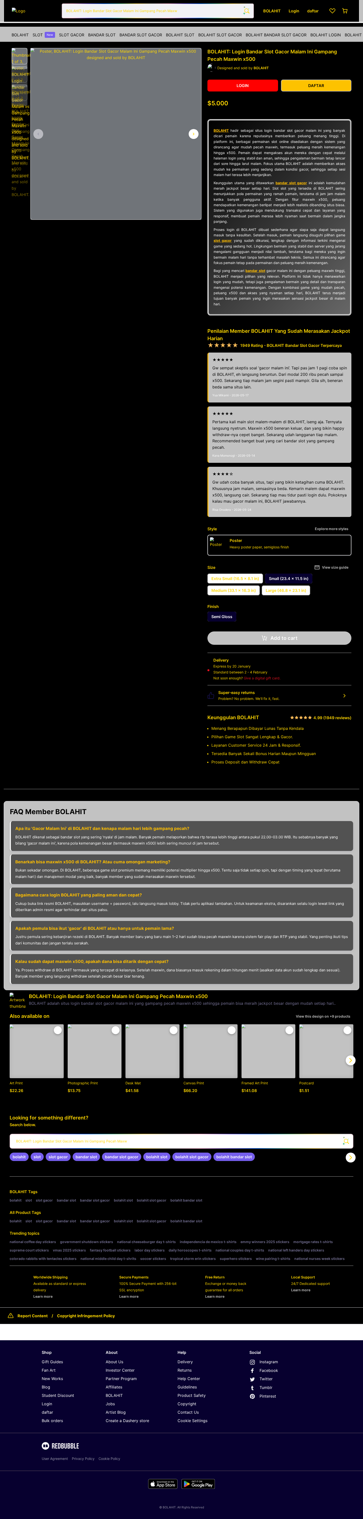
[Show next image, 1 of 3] (194, 134)
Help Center (189, 1378)
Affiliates (114, 1387)
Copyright (187, 1403)
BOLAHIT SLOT (180, 34)
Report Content (33, 1315)
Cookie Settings (192, 1420)
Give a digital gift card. (262, 678)
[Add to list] (58, 1030)
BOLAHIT (20, 34)
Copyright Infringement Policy (86, 1315)
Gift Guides (52, 1361)
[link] (19, 1157)
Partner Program (121, 1378)
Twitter (266, 1378)
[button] (19, 56)
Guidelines (187, 1387)
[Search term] (246, 11)
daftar (47, 1412)
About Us (114, 1361)
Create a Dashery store (127, 1420)
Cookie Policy (109, 1458)
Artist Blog (116, 1412)
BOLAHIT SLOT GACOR (220, 34)
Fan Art (49, 1370)
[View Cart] (345, 11)
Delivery (185, 1361)
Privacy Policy (83, 1458)
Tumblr (266, 1387)
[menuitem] (20, 35)
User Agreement (55, 1458)
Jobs (110, 1403)
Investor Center (120, 1370)
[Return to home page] (34, 11)
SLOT (43, 34)
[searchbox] (181, 1141)
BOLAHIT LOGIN (325, 34)
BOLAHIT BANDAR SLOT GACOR (276, 34)
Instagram (269, 1361)
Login (47, 1403)
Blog (46, 1387)
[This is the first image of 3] (38, 134)
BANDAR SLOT (102, 34)
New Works (52, 1378)
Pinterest (268, 1396)
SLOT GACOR (71, 34)
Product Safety (192, 1395)
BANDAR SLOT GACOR (141, 34)
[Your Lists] (332, 11)
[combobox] (157, 11)
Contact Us (188, 1412)
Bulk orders (52, 1420)
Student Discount (58, 1395)
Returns (185, 1370)
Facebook (269, 1370)
